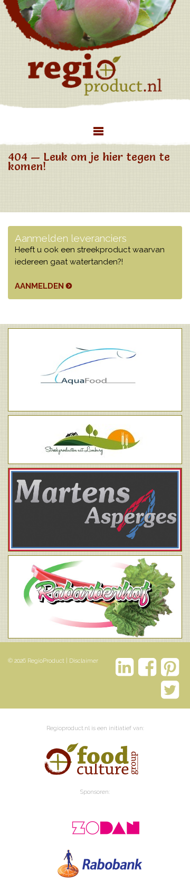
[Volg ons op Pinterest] (170, 667)
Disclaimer (83, 660)
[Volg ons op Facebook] (147, 667)
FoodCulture (90, 760)
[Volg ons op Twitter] (170, 690)
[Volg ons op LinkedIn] (125, 667)
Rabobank (100, 861)
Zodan (100, 824)
